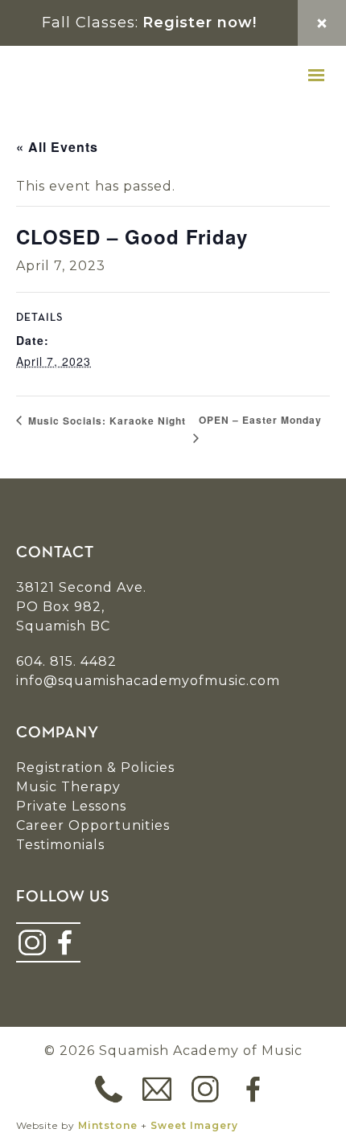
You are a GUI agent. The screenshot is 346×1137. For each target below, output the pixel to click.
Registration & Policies (95, 767)
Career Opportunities (93, 825)
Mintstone (108, 1125)
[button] (316, 75)
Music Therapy (68, 786)
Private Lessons (71, 806)
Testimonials (60, 844)
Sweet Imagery (194, 1125)
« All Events (57, 147)
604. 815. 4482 (66, 661)
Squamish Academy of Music (112, 75)
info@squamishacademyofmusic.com (148, 680)
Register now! (199, 22)
